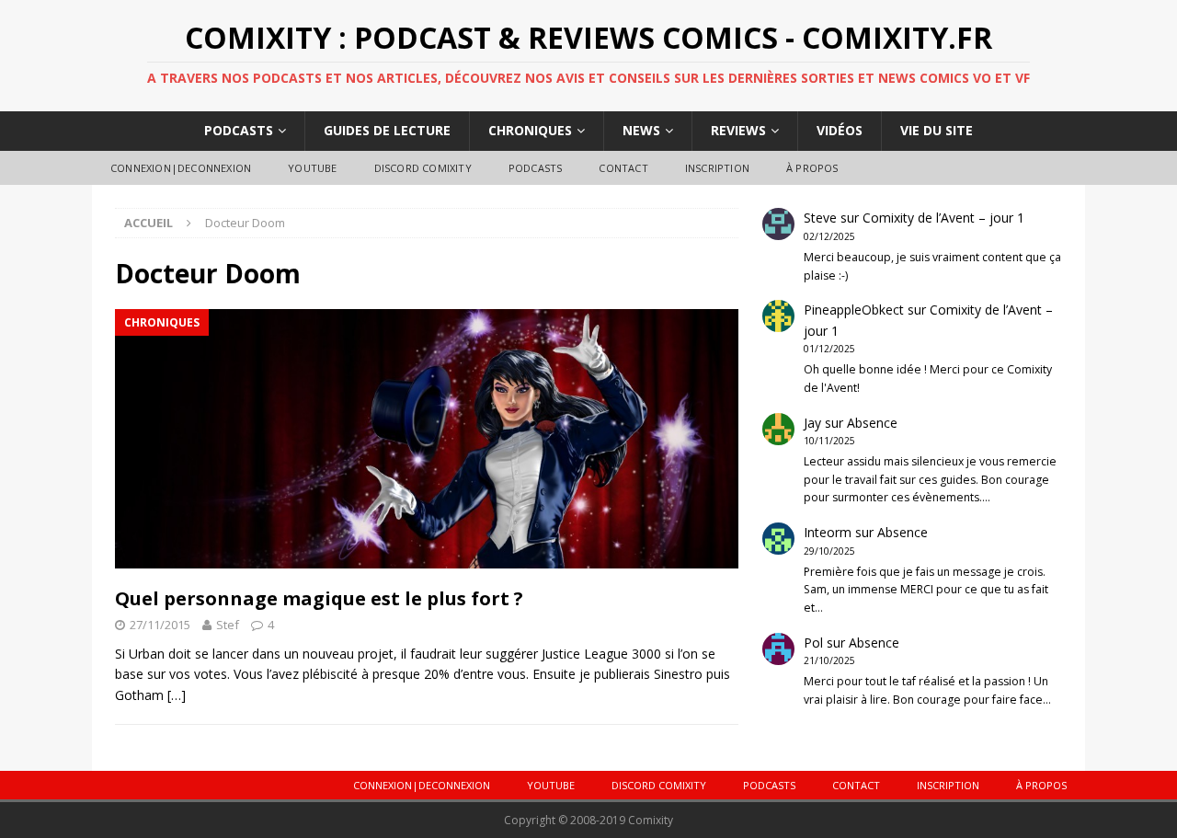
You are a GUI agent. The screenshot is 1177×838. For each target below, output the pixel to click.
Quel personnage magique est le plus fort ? (319, 598)
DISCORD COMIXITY (423, 168)
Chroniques (530, 130)
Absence (872, 422)
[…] (176, 695)
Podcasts (238, 130)
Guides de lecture (387, 130)
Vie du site (936, 130)
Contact (623, 168)
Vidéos (840, 130)
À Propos (812, 168)
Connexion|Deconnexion (180, 168)
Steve (820, 217)
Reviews (738, 130)
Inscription (717, 168)
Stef (227, 624)
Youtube (312, 168)
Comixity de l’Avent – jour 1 (943, 217)
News (641, 130)
